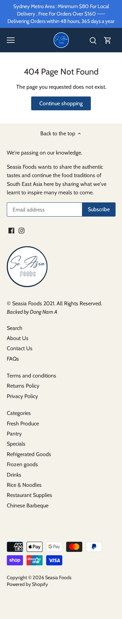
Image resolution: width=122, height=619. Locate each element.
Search (14, 328)
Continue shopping (61, 103)
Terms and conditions (31, 375)
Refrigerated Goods (29, 454)
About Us (17, 338)
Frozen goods (22, 464)
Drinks (14, 475)
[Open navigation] (11, 40)
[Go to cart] (108, 40)
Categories (19, 413)
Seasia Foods (58, 577)
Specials (16, 444)
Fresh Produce (23, 423)
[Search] (92, 40)
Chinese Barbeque (27, 505)
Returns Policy (23, 386)
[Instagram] (21, 230)
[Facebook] (11, 230)
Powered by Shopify (27, 584)
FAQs (13, 359)
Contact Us (20, 348)
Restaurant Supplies (29, 495)
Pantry (14, 433)
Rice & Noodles (24, 485)
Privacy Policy (22, 396)
